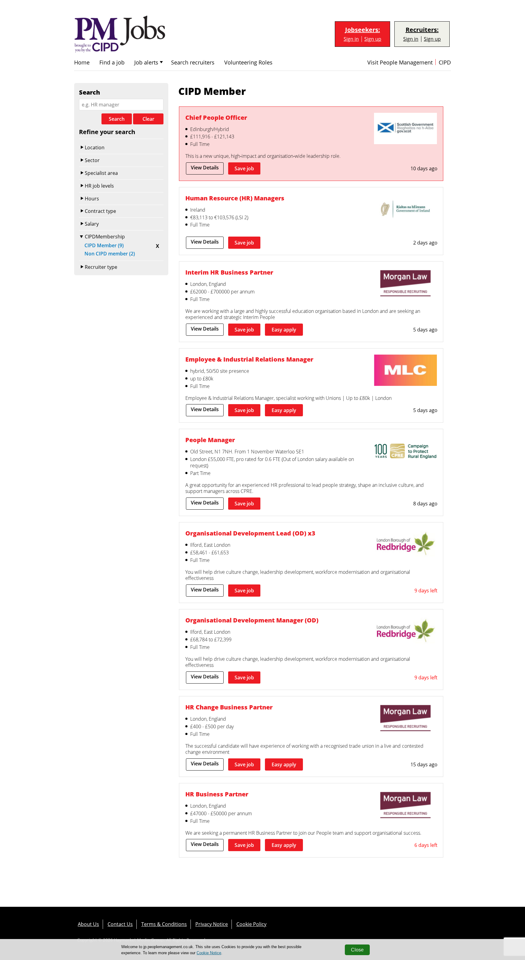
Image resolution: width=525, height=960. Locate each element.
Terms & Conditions (164, 924)
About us (88, 924)
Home (82, 62)
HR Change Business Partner (229, 707)
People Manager (210, 439)
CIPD (445, 62)
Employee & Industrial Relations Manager (249, 359)
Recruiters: (422, 29)
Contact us (120, 924)
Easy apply (284, 329)
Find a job (112, 62)
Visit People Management (400, 62)
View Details (205, 167)
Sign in (351, 39)
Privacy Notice (211, 924)
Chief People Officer (216, 117)
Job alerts (146, 62)
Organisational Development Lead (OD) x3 (250, 533)
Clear (148, 119)
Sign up (372, 39)
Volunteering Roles (248, 62)
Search (117, 119)
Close (357, 949)
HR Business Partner (216, 794)
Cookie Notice (209, 953)
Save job (244, 168)
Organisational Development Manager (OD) (251, 620)
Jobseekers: (362, 29)
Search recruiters (192, 62)
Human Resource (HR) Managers (234, 198)
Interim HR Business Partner (229, 272)
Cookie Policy (251, 924)
